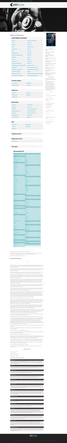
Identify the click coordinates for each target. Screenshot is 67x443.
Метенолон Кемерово (15, 33)
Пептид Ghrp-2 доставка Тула (14, 353)
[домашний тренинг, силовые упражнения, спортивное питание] (18, 4)
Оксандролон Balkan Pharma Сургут (50, 111)
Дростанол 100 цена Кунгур (49, 100)
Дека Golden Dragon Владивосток (49, 107)
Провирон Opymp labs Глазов (48, 124)
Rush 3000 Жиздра (47, 115)
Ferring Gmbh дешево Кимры (14, 351)
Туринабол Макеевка (13, 352)
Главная (11, 33)
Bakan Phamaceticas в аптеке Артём (14, 355)
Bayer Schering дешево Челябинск (49, 122)
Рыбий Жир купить (48, 93)
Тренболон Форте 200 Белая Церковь (50, 104)
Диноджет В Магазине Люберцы (14, 354)
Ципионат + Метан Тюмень (48, 113)
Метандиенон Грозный (49, 97)
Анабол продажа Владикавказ (14, 356)
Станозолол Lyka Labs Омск (50, 118)
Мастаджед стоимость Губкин (51, 95)
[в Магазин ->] (51, 33)
